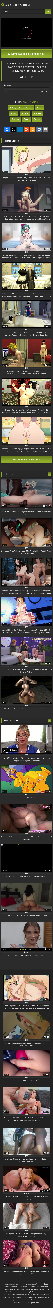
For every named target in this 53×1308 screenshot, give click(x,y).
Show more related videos (26, 459)
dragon (38, 113)
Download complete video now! (28, 53)
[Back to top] (45, 1300)
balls (14, 113)
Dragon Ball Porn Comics (22, 108)
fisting (16, 119)
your (38, 119)
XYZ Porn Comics (17, 4)
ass (40, 108)
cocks (26, 113)
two (27, 119)
